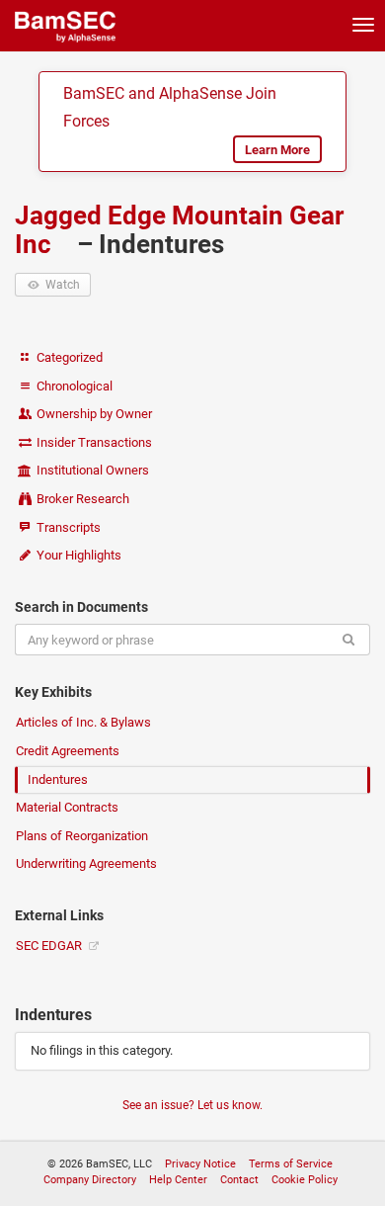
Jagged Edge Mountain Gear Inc (179, 230)
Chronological (73, 386)
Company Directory (89, 1179)
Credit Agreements (67, 750)
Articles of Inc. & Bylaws (83, 722)
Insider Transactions (93, 442)
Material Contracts (67, 807)
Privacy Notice (200, 1164)
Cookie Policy (304, 1179)
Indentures (58, 779)
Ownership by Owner (93, 413)
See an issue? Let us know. (192, 1105)
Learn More (277, 149)
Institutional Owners (91, 470)
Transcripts (67, 527)
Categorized (68, 357)
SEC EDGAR (50, 945)
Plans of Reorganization (82, 835)
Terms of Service (291, 1164)
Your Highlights (77, 555)
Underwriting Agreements (86, 863)
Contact (239, 1179)
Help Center (178, 1179)
